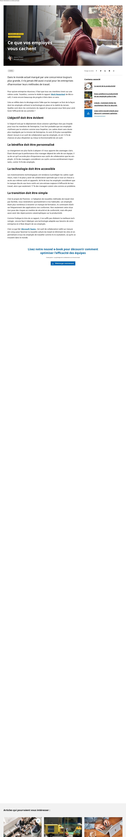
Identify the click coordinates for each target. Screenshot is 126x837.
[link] (63, 263)
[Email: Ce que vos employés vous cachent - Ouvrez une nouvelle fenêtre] (109, 70)
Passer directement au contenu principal (9, 0)
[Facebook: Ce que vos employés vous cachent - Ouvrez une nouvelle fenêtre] (96, 70)
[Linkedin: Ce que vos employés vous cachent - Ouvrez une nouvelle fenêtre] (105, 70)
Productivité (14, 37)
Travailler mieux (16, 34)
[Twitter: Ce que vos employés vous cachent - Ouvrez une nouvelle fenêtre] (100, 70)
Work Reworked (58, 94)
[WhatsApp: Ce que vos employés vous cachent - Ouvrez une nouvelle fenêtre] (113, 70)
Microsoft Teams (28, 229)
